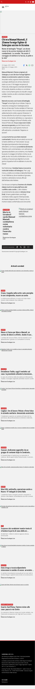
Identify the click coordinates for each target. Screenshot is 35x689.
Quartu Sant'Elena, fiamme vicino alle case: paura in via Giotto (15, 608)
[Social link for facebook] (28, 2)
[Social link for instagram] (30, 2)
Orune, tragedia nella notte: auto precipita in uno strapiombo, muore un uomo (17, 294)
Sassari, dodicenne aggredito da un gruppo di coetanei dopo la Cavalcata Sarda (15, 452)
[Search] (1, 2)
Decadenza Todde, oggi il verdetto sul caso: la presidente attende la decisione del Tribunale (16, 374)
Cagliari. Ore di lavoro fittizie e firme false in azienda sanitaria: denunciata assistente (17, 412)
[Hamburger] (3, 7)
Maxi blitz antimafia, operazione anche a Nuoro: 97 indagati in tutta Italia (16, 490)
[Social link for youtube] (33, 2)
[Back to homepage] (11, 648)
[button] (24, 65)
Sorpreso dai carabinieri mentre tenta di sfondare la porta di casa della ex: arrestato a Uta (16, 530)
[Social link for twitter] (26, 2)
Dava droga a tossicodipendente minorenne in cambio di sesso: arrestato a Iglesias (17, 570)
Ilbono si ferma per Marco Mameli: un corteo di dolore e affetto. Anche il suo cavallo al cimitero (16, 334)
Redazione (4, 682)
